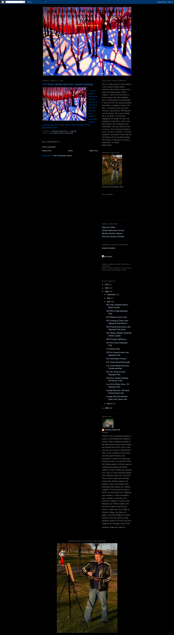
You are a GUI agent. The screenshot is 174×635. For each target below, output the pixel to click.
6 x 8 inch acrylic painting (61, 133)
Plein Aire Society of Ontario (113, 237)
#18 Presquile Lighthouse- (116, 339)
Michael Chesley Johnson (112, 233)
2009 (107, 292)
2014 (107, 284)
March (109, 404)
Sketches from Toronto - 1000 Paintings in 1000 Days (87, 16)
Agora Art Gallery (108, 227)
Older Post (93, 151)
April (109, 302)
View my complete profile (114, 527)
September (111, 295)
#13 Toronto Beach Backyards (118, 362)
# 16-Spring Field (113, 349)
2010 (107, 288)
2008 (107, 408)
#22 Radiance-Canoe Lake (116, 317)
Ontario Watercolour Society (113, 230)
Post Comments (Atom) (62, 156)
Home (70, 151)
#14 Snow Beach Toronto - (116, 359)
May (109, 298)
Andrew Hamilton (108, 248)
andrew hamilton (112, 430)
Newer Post (46, 151)
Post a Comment (48, 147)
